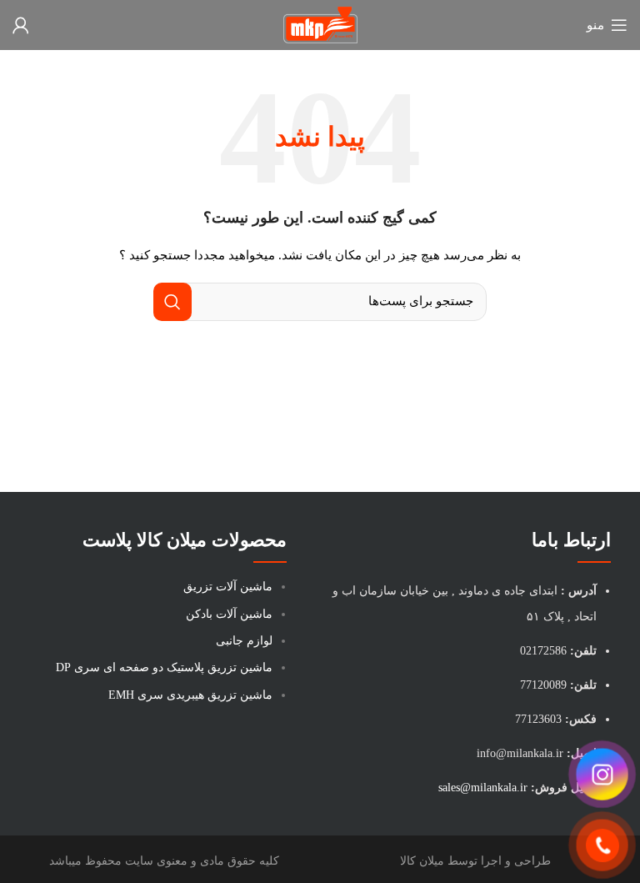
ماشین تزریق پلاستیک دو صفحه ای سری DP (164, 667)
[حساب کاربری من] (21, 25)
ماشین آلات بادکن (229, 614)
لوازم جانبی (244, 641)
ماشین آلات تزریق (227, 586)
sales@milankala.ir (483, 787)
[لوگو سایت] (320, 24)
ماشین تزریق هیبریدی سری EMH (190, 695)
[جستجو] (172, 302)
